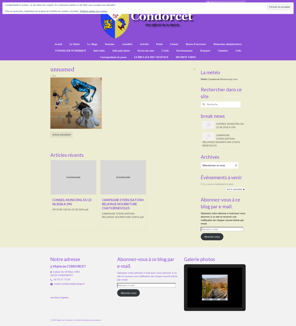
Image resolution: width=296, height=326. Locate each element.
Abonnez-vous (212, 236)
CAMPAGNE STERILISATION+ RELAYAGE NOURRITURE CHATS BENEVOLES (221, 140)
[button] (207, 298)
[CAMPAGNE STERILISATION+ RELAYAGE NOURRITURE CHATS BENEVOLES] (123, 177)
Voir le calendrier (235, 189)
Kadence (97, 320)
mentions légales (59, 297)
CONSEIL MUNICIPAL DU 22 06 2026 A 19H (230, 125)
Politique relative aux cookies (93, 11)
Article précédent (61, 134)
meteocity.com (230, 79)
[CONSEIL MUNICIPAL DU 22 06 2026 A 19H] (73, 177)
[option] (73, 197)
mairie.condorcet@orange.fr (69, 283)
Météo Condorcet (210, 79)
